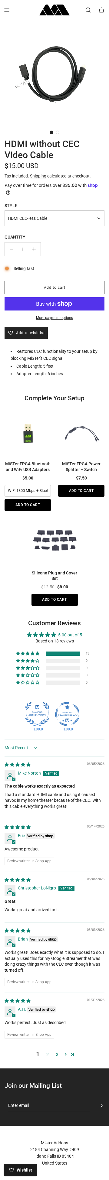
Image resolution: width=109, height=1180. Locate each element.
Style (11, 205)
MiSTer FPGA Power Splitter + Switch (81, 466)
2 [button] (47, 1054)
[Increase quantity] (34, 249)
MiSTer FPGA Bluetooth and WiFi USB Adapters (28, 466)
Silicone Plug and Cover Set (54, 575)
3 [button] (57, 1054)
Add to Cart (27, 505)
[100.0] (37, 714)
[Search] (88, 10)
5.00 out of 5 (70, 634)
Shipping (38, 176)
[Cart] (101, 10)
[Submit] (101, 1105)
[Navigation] (6, 10)
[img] (18, 764)
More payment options (54, 318)
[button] (51, 132)
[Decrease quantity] (11, 249)
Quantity (15, 237)
